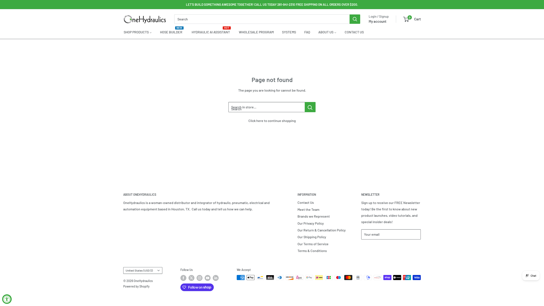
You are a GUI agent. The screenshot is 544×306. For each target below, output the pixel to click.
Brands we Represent (314, 216)
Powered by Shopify (136, 286)
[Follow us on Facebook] (183, 278)
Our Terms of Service (313, 244)
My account (377, 21)
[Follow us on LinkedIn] (216, 278)
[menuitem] (137, 31)
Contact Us (306, 202)
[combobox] (262, 19)
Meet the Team (308, 209)
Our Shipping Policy (312, 237)
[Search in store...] (310, 107)
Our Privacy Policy (311, 223)
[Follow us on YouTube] (208, 278)
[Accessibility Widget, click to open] (7, 299)
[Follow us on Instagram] (200, 278)
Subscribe (375, 247)
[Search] (355, 19)
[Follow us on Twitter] (191, 278)
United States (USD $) (139, 270)
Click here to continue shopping (272, 121)
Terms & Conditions (312, 251)
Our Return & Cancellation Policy (322, 230)
